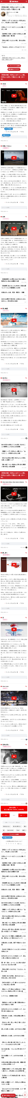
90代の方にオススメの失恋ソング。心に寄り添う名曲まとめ (13, 1010)
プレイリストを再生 (14, 66)
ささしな (23, 739)
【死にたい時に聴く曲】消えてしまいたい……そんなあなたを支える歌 (13, 1044)
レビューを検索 (14, 834)
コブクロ (5, 218)
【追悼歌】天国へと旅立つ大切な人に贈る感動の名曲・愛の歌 (13, 35)
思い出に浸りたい (17, 826)
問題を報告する (4, 140)
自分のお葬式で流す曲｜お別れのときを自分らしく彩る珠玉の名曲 (13, 300)
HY (4, 85)
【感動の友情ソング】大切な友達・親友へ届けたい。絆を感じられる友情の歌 (13, 1070)
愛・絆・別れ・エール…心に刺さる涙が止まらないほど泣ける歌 (13, 964)
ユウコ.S (23, 438)
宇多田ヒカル (6, 746)
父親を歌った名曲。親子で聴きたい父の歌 (13, 944)
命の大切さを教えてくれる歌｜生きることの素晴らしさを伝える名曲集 (13, 446)
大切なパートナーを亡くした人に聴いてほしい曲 (13, 28)
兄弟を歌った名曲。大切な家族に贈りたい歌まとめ (13, 1017)
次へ (22, 815)
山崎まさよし (6, 484)
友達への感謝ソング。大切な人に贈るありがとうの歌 (13, 1083)
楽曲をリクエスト (13, 69)
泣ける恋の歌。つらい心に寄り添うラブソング (13, 1050)
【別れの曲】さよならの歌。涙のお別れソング (13, 42)
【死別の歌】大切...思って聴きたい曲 (14, 4)
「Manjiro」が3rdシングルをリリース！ (13, 48)
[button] (25, 1095)
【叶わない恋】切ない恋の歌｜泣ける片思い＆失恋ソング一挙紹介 (13, 931)
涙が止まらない (6, 826)
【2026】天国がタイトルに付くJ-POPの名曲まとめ (13, 951)
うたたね (23, 803)
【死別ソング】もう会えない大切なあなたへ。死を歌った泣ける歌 (13, 22)
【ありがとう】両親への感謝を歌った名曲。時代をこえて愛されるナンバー (13, 937)
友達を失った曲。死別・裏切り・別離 (13, 294)
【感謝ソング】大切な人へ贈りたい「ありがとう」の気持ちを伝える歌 (13, 453)
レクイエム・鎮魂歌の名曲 (13, 997)
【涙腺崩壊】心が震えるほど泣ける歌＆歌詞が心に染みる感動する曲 (13, 280)
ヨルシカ (5, 310)
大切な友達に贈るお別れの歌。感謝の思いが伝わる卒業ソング (13, 1064)
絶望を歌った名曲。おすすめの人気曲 (13, 1037)
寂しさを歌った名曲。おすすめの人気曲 (13, 1030)
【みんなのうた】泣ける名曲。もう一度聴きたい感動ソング (13, 1090)
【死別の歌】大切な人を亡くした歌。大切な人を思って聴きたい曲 (13, 58)
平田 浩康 (22, 547)
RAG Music (3, 4)
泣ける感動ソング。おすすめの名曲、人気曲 (13, 1057)
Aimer (18, 830)
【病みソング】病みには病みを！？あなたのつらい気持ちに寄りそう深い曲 (13, 990)
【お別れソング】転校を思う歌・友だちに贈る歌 (13, 1077)
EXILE (4, 688)
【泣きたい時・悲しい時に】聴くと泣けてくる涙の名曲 (13, 1024)
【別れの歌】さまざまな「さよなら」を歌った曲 (13, 971)
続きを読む (14, 808)
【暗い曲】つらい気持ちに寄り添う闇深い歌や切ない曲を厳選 (13, 466)
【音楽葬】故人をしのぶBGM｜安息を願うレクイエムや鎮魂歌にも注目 (13, 287)
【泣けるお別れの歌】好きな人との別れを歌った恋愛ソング (13, 459)
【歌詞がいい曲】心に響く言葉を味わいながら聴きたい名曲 (13, 1004)
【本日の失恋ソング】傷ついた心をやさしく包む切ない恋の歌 (13, 984)
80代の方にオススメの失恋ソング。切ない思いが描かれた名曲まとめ (13, 957)
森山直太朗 (5, 554)
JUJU (4, 619)
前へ (5, 815)
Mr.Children (6, 380)
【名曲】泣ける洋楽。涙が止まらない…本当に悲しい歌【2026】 (13, 977)
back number (10, 830)
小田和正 (5, 148)
